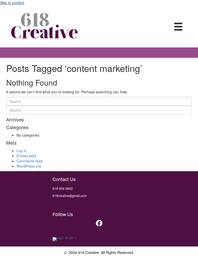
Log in (21, 150)
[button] (99, 223)
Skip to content (12, 2)
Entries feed (26, 155)
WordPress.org (28, 166)
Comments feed (29, 160)
